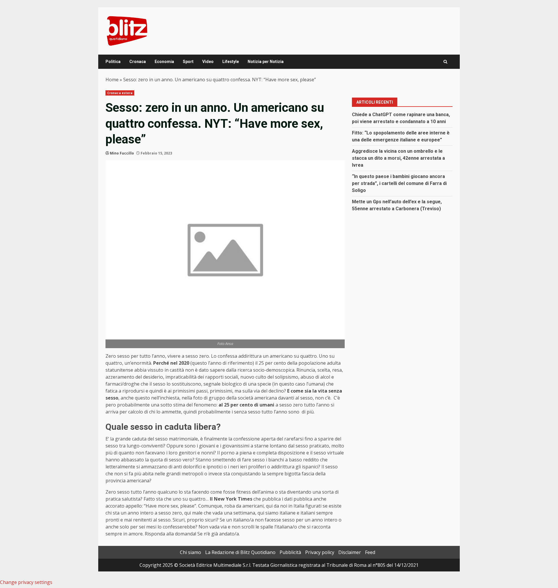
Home (112, 79)
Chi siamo (190, 552)
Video (208, 61)
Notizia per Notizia (266, 61)
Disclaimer (349, 552)
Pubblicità (290, 552)
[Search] (445, 61)
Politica (113, 61)
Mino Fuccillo (122, 153)
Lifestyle (230, 61)
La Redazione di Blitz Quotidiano (240, 552)
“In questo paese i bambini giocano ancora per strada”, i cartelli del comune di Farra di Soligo (399, 183)
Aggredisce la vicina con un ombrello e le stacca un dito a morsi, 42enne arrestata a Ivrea (398, 158)
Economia (164, 61)
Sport (188, 61)
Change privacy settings (26, 582)
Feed (370, 552)
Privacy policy (319, 552)
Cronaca (137, 61)
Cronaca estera (120, 93)
